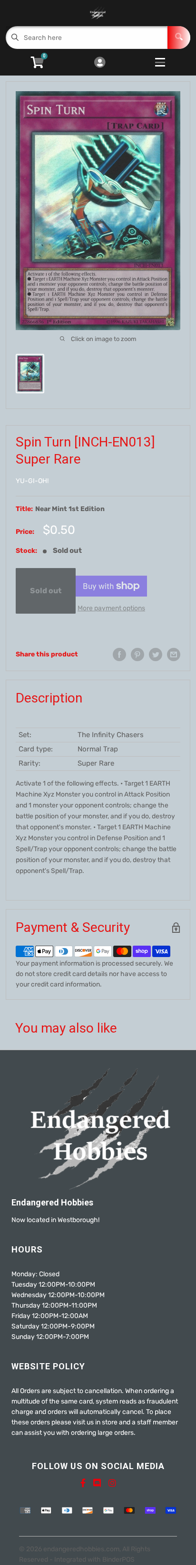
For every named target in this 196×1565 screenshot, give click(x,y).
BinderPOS (118, 1560)
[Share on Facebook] (119, 654)
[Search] (178, 37)
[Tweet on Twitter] (155, 654)
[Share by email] (173, 654)
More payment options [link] (111, 608)
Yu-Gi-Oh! (32, 481)
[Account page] (99, 63)
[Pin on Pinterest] (137, 654)
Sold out (45, 590)
